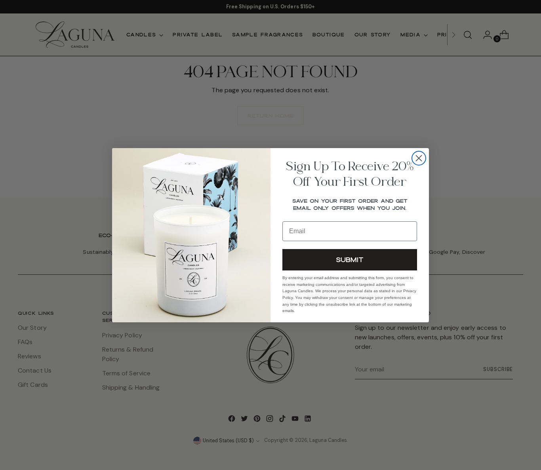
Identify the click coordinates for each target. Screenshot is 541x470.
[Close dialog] (419, 158)
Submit (350, 259)
